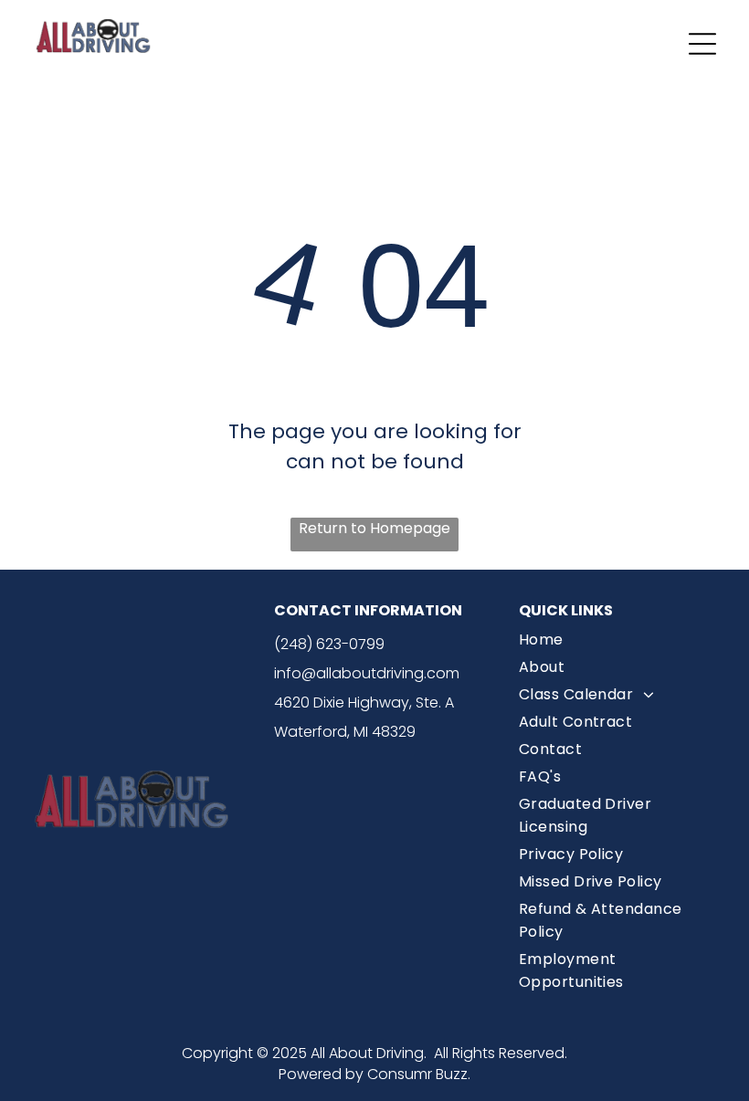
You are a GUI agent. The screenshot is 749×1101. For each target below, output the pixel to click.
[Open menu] (702, 44)
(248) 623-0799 (329, 644)
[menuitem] (619, 641)
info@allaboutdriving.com (366, 673)
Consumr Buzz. (418, 1074)
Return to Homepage (374, 528)
